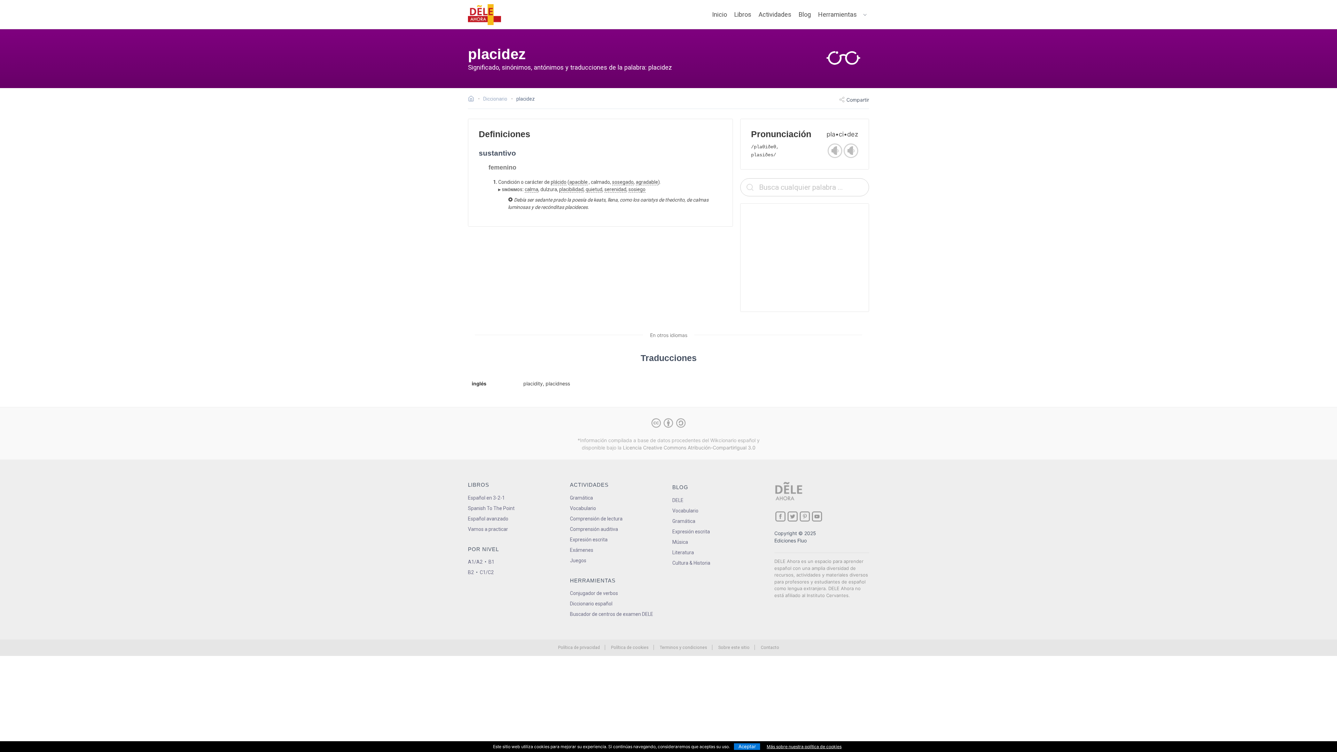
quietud (594, 189)
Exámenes (581, 550)
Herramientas (837, 14)
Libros (742, 14)
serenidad (615, 189)
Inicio (719, 14)
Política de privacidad (579, 647)
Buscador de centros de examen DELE (611, 614)
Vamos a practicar (488, 529)
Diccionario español (591, 603)
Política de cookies (630, 647)
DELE (677, 500)
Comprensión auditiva (594, 529)
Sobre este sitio (734, 647)
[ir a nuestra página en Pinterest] (805, 516)
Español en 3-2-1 (486, 498)
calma (531, 189)
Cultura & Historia (691, 563)
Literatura (683, 552)
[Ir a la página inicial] (473, 99)
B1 (491, 562)
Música (680, 542)
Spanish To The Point (491, 508)
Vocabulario (583, 508)
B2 (471, 572)
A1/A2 (475, 562)
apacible (578, 182)
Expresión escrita (589, 539)
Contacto (770, 647)
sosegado (623, 182)
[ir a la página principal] (484, 15)
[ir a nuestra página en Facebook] (780, 516)
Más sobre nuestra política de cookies (804, 746)
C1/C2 (487, 572)
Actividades (775, 14)
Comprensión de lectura (596, 519)
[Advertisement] (805, 257)
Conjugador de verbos (594, 593)
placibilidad (571, 189)
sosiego (637, 189)
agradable (647, 182)
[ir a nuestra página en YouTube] (817, 516)
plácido (558, 182)
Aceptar (747, 746)
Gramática (581, 498)
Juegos (578, 560)
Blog (805, 14)
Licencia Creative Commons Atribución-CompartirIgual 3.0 (689, 448)
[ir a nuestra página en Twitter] (793, 516)
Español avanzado (488, 519)
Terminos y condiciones (683, 647)
